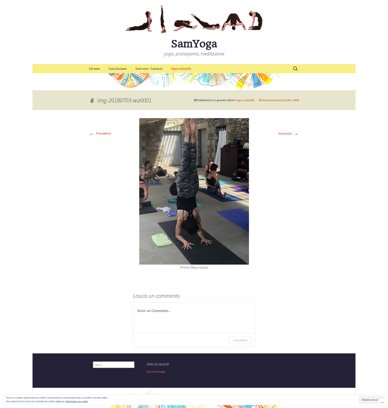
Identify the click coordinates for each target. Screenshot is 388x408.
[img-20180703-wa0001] (194, 191)
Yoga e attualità (181, 69)
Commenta (240, 340)
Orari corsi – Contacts (148, 69)
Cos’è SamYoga (156, 371)
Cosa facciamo (118, 69)
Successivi (288, 133)
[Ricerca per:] (295, 69)
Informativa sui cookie (76, 401)
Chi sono (94, 69)
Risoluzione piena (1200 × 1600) (280, 100)
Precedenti (100, 133)
